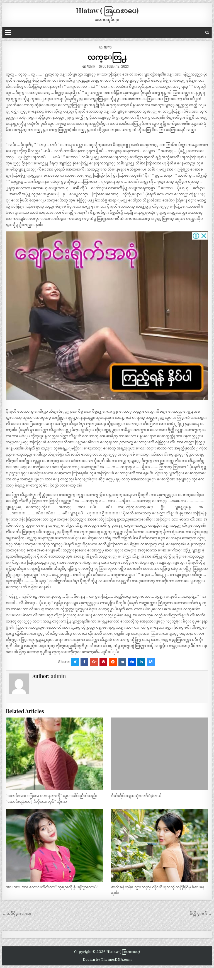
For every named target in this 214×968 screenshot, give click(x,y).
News (108, 47)
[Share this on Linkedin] (141, 662)
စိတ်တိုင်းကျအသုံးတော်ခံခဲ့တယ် (136, 796)
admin (91, 66)
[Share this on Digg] (132, 662)
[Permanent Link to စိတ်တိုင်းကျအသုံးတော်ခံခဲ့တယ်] (159, 754)
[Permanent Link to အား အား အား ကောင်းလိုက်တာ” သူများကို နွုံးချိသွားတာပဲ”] (54, 845)
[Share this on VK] (122, 662)
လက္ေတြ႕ (107, 57)
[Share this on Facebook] (84, 662)
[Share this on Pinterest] (103, 662)
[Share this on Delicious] (151, 662)
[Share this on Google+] (94, 662)
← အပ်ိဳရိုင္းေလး (16, 913)
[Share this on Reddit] (113, 662)
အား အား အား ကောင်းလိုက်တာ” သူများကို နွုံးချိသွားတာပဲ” (52, 887)
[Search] (207, 32)
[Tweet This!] (75, 662)
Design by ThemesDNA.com (107, 960)
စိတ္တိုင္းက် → (201, 913)
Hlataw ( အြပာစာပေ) (107, 10)
